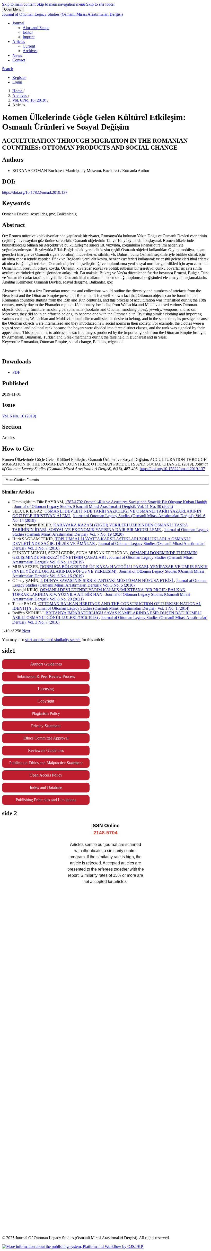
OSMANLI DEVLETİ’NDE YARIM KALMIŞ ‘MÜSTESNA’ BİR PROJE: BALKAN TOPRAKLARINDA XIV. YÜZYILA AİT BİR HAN (99, 592)
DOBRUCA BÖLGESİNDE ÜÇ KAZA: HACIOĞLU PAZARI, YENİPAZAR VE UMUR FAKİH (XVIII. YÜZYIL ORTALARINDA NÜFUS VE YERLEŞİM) (110, 568)
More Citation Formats (22, 480)
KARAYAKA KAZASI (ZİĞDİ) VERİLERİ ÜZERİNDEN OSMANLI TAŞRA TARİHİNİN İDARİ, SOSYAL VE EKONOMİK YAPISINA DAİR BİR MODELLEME (100, 527)
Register (19, 77)
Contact (18, 60)
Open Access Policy (46, 775)
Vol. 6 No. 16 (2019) (29, 100)
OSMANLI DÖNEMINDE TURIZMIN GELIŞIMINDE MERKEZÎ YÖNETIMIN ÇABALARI (104, 555)
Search (7, 69)
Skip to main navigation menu (61, 4)
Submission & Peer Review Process (46, 676)
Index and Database (46, 787)
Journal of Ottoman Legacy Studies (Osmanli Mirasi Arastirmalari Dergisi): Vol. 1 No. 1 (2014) (112, 608)
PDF (16, 372)
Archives (30, 51)
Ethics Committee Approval (45, 738)
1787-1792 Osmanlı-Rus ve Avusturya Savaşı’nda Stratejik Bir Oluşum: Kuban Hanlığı (136, 502)
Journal (18, 23)
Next (26, 631)
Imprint (28, 37)
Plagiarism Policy (46, 713)
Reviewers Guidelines (46, 750)
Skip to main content (19, 4)
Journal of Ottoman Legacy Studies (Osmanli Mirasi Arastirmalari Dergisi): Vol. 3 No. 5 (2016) (109, 582)
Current (29, 46)
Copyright (46, 701)
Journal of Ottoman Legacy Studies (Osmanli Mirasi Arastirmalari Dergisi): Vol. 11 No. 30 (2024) (93, 506)
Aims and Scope (36, 27)
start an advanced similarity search (53, 639)
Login (17, 82)
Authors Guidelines (46, 664)
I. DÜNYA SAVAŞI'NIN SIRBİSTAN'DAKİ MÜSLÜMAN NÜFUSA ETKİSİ (107, 580)
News (17, 55)
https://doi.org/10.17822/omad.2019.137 (34, 192)
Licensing (46, 689)
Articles (18, 41)
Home (17, 91)
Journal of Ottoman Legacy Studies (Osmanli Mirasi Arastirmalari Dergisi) (62, 14)
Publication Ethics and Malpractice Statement (46, 763)
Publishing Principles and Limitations (46, 800)
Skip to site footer (100, 4)
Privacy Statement (45, 726)
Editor (28, 32)
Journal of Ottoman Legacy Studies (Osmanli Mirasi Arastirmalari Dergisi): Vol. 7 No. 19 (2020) (110, 531)
